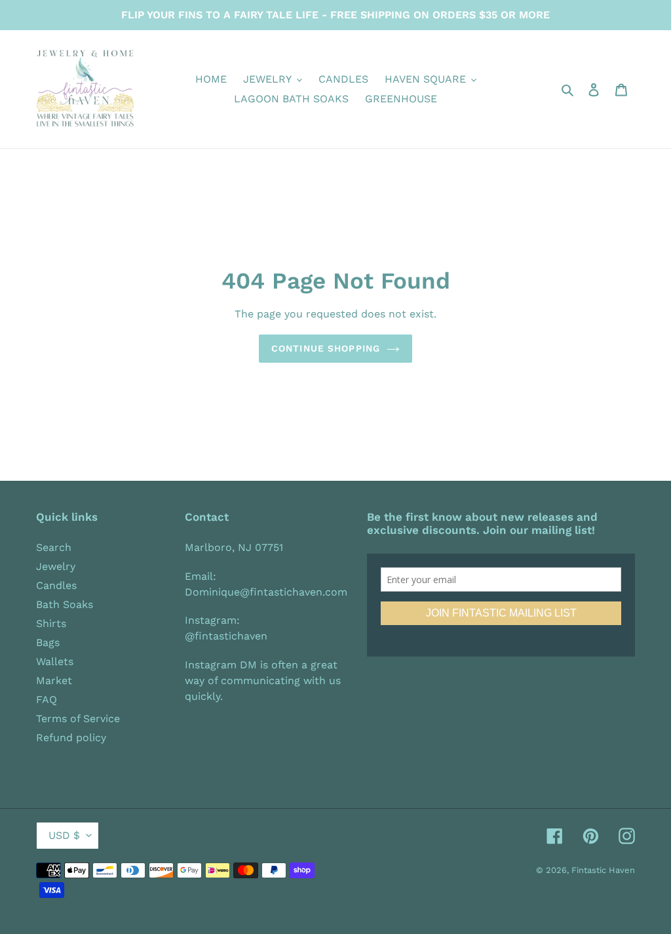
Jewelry (55, 566)
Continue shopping (325, 348)
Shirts (51, 623)
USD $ (64, 835)
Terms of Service (78, 718)
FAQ (46, 699)
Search (53, 547)
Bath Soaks (64, 604)
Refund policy (71, 737)
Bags (48, 642)
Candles (56, 585)
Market (54, 680)
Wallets (54, 661)
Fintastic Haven (603, 870)
